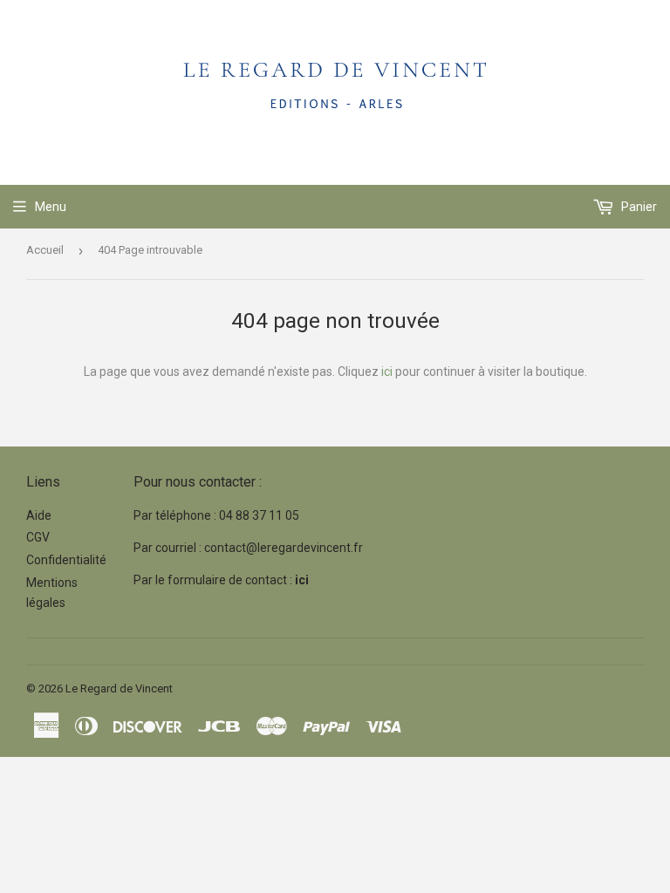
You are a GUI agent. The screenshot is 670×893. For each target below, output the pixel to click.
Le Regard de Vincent (119, 688)
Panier (638, 207)
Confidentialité (66, 560)
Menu (50, 207)
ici (387, 371)
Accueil (45, 249)
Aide (38, 515)
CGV (38, 537)
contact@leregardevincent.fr (283, 548)
